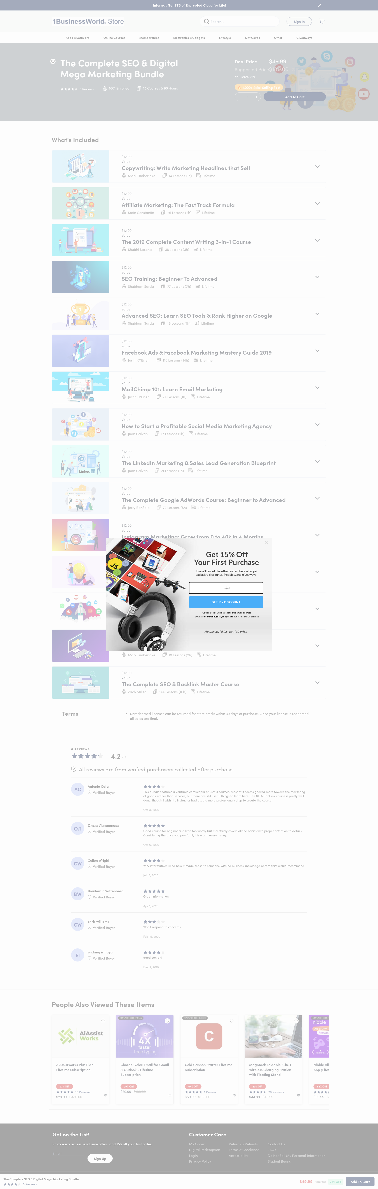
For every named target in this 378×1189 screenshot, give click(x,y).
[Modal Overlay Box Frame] (189, 594)
